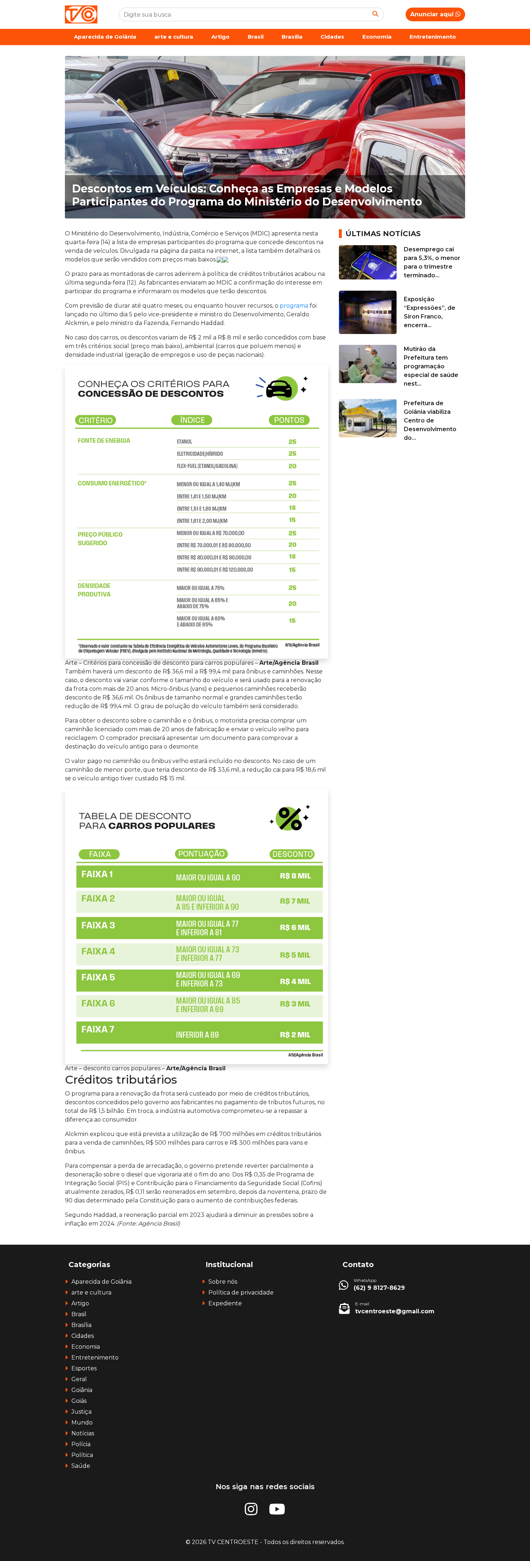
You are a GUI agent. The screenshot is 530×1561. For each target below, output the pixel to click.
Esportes (84, 1368)
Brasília (292, 36)
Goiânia (81, 1390)
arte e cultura (173, 36)
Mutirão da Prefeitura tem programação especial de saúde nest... (431, 366)
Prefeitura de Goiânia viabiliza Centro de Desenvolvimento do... (430, 420)
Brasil (256, 36)
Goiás (79, 1400)
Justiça (81, 1411)
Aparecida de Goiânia (105, 36)
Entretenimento (433, 36)
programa (294, 305)
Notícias (82, 1433)
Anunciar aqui (432, 14)
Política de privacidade (241, 1292)
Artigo (220, 36)
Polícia (80, 1444)
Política (82, 1455)
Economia (377, 36)
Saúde (80, 1465)
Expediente (225, 1303)
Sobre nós (222, 1281)
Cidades (332, 36)
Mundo (82, 1422)
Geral (79, 1379)
